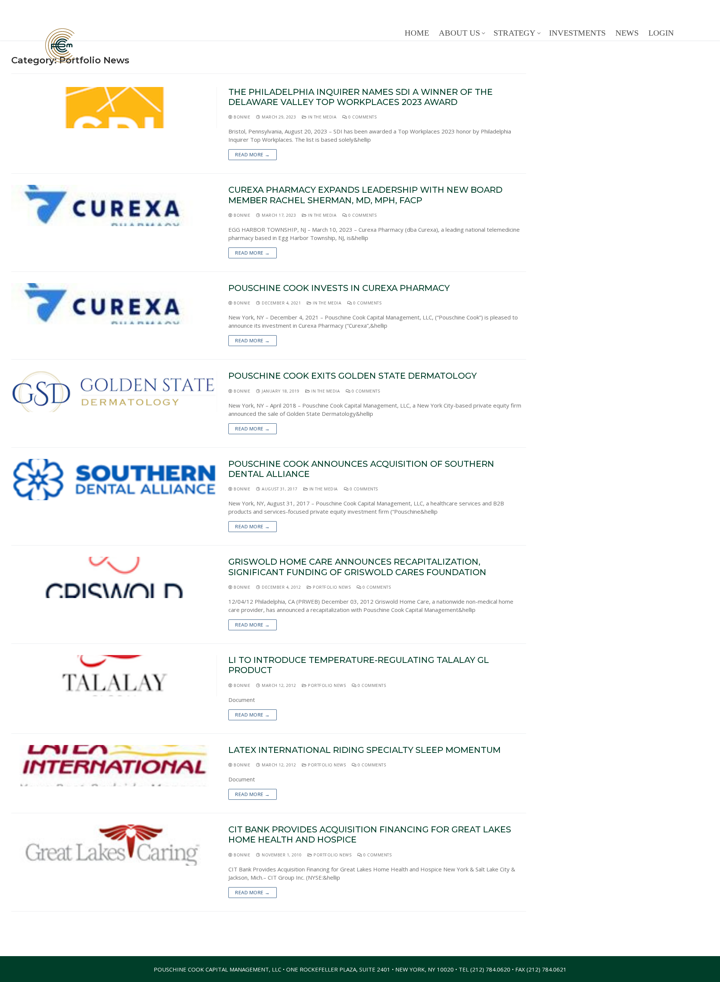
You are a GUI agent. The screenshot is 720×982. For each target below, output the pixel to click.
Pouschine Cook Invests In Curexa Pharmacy (339, 288)
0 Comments (361, 117)
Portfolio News (331, 587)
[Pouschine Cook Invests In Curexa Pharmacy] (114, 303)
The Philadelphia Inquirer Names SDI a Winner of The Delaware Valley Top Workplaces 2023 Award (360, 97)
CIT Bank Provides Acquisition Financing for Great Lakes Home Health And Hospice (369, 835)
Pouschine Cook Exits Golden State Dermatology (352, 376)
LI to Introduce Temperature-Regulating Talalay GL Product (358, 665)
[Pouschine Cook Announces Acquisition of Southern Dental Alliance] (114, 479)
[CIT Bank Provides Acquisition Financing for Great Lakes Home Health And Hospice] (114, 845)
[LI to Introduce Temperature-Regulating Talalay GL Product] (114, 675)
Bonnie (241, 117)
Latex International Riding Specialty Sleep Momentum (364, 750)
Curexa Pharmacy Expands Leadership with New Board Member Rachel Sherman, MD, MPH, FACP (365, 195)
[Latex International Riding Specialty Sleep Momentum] (114, 765)
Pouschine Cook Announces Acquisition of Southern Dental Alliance (361, 469)
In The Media (321, 117)
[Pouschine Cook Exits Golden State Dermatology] (114, 391)
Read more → (252, 154)
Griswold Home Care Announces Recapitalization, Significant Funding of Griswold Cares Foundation (357, 567)
